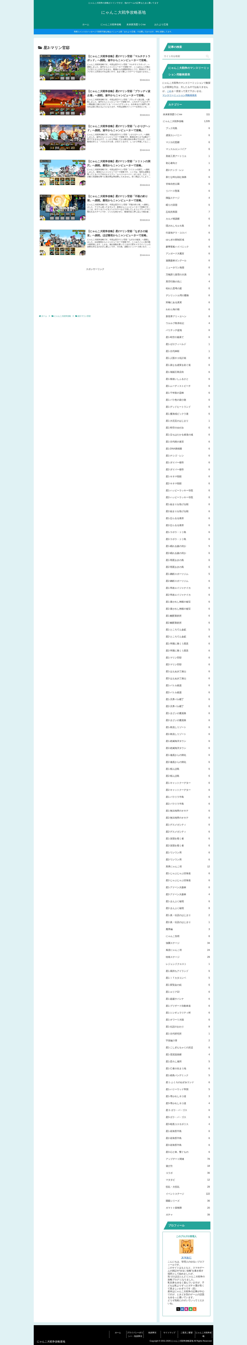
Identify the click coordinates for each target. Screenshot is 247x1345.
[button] (207, 56)
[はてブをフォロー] (182, 1309)
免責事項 (152, 1332)
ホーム (118, 1332)
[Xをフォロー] (178, 1309)
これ (169, 91)
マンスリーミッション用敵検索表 (179, 95)
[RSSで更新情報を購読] (194, 1309)
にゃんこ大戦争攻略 (204, 1334)
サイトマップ (169, 1332)
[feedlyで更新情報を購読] (190, 1309)
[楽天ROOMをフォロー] (186, 1309)
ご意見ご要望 (187, 1332)
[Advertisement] (95, 291)
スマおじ (186, 1257)
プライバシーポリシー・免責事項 (135, 1334)
